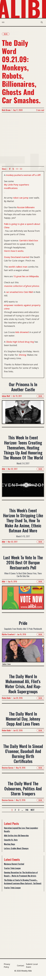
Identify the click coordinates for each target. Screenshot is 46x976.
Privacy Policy (7, 965)
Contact (20, 965)
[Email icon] (21, 169)
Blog (5, 34)
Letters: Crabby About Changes (16, 848)
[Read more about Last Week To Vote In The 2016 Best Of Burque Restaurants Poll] (23, 599)
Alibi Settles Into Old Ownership (16, 835)
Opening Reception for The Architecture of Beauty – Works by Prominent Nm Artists (21, 874)
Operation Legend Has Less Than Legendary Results (21, 829)
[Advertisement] (23, 139)
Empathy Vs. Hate (11, 839)
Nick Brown (6, 110)
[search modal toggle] (41, 22)
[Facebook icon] (9, 169)
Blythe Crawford (8, 634)
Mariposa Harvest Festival (14, 863)
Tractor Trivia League (12, 868)
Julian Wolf (6, 396)
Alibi (3, 469)
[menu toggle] (3, 22)
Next (32, 809)
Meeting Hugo (9, 844)
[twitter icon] (13, 169)
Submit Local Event (32, 965)
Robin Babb (6, 698)
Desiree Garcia (7, 767)
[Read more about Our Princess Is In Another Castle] (23, 413)
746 (26, 809)
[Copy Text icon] (17, 169)
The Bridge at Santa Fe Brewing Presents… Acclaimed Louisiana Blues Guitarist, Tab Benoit (22, 882)
